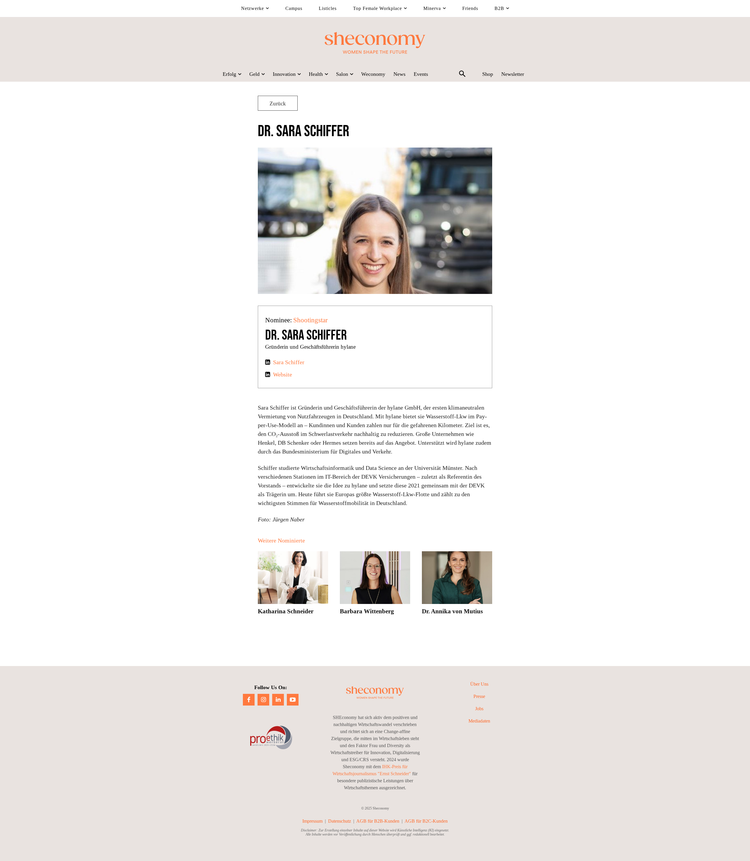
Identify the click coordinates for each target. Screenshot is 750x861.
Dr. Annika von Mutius (452, 611)
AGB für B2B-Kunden (377, 821)
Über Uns (479, 684)
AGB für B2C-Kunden (426, 821)
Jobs (479, 708)
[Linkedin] (278, 700)
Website (282, 374)
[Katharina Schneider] (293, 577)
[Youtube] (293, 700)
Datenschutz (339, 821)
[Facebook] (249, 700)
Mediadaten (479, 720)
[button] (462, 74)
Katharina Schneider (285, 611)
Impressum (312, 821)
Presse (479, 696)
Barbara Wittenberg (367, 611)
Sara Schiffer (288, 362)
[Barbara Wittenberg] (375, 577)
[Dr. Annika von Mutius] (457, 577)
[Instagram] (263, 700)
